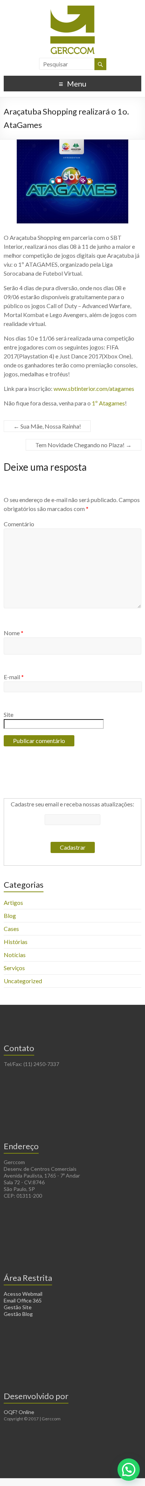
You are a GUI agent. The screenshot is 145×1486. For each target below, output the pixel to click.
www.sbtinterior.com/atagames (94, 388)
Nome (13, 632)
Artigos (13, 902)
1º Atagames (108, 403)
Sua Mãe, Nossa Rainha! (47, 426)
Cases (11, 928)
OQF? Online (19, 1412)
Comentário (19, 523)
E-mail (14, 676)
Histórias (16, 941)
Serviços (14, 967)
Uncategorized (23, 980)
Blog (10, 915)
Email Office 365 (23, 1300)
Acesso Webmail (23, 1294)
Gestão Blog (18, 1314)
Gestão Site (18, 1307)
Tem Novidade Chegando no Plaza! (83, 444)
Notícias (15, 954)
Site (8, 714)
